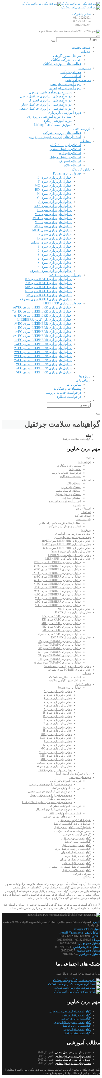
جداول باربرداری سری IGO (53, 206)
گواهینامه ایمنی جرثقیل (77, 841)
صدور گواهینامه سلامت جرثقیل (72, 831)
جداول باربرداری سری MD (53, 226)
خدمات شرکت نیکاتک (66, 60)
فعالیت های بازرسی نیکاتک (65, 677)
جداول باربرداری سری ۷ (55, 258)
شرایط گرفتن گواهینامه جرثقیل (72, 827)
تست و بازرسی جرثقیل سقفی (73, 1052)
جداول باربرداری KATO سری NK (48, 291)
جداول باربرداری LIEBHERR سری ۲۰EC (43, 348)
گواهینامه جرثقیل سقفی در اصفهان (70, 866)
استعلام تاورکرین (69, 153)
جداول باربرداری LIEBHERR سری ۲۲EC (43, 352)
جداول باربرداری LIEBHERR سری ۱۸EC (43, 344)
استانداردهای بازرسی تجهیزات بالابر (60, 523)
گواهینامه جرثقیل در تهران (75, 859)
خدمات (86, 51)
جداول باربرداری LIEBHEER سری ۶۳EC (43, 323)
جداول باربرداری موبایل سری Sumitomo (67, 666)
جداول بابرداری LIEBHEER (62, 303)
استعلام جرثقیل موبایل (65, 157)
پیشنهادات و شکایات (67, 388)
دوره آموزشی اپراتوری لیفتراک (50, 100)
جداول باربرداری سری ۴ (55, 246)
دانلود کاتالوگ (81, 169)
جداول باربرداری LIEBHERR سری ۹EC (44, 372)
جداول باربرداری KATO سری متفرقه (46, 299)
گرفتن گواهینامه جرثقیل (76, 834)
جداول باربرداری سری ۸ (55, 263)
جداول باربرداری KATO (65, 275)
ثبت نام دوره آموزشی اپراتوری (50, 92)
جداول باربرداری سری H (54, 210)
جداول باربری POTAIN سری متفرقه (69, 669)
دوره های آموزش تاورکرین (65, 780)
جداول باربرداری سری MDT (52, 230)
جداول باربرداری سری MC (53, 185)
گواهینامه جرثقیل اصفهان (76, 852)
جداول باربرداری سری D (54, 238)
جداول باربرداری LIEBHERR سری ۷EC (44, 364)
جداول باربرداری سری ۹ (55, 267)
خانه (88, 435)
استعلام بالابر (72, 165)
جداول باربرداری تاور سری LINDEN (69, 555)
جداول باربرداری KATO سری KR (48, 283)
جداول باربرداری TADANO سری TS (59, 641)
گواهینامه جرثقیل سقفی (76, 863)
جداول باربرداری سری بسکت (51, 242)
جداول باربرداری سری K (54, 194)
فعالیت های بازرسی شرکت (62, 133)
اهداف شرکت (71, 76)
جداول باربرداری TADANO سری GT (59, 651)
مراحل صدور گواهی (67, 56)
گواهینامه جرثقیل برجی (77, 856)
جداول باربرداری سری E (54, 177)
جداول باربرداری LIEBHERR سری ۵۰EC (43, 315)
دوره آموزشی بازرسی (65, 84)
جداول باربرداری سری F (55, 181)
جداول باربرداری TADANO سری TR (59, 659)
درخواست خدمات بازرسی (63, 392)
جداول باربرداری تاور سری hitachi (71, 551)
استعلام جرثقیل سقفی (65, 149)
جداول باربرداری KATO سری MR (48, 287)
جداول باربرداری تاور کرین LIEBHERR (44, 319)
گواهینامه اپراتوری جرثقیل (75, 838)
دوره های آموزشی (78, 80)
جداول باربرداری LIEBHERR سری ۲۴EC (43, 356)
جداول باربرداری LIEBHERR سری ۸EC (44, 368)
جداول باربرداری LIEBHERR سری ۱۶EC (43, 340)
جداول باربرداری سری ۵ (55, 250)
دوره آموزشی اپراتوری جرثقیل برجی (46, 96)
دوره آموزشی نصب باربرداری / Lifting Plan (47, 802)
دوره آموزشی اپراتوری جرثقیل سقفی (45, 108)
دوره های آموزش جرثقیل (66, 788)
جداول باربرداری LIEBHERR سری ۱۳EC (43, 332)
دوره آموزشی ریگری (57, 120)
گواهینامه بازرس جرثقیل (76, 845)
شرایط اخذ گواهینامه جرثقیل (74, 820)
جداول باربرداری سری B (54, 234)
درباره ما (85, 68)
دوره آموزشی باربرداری (64, 112)
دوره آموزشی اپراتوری (65, 88)
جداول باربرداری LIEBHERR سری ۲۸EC (43, 360)
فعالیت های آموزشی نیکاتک (62, 64)
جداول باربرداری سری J (55, 202)
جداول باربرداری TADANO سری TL (59, 655)
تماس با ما (74, 384)
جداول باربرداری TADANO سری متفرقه (57, 662)
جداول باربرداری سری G (54, 198)
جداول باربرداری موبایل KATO (73, 612)
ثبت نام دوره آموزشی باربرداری (49, 116)
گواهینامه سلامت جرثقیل (76, 870)
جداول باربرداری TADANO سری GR (59, 648)
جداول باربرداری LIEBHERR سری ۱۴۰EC (42, 336)
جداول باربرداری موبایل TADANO (71, 637)
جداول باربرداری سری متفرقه (51, 271)
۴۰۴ (88, 458)
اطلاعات (86, 512)
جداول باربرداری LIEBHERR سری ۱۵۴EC (42, 307)
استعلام (85, 141)
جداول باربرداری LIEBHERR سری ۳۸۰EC (42, 311)
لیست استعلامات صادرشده (65, 501)
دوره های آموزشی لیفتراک (65, 805)
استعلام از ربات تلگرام (65, 145)
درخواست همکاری (68, 396)
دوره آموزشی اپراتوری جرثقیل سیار (46, 104)
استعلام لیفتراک (70, 161)
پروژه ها (85, 376)
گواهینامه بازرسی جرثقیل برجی (72, 848)
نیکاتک (87, 877)
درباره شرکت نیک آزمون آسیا (73, 773)
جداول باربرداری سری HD (53, 189)
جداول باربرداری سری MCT (52, 218)
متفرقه (77, 505)
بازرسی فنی (82, 129)
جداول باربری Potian (67, 173)
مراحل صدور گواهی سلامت (65, 680)
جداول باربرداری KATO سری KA (48, 279)
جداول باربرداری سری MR (53, 222)
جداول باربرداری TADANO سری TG (59, 644)
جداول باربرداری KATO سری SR (49, 295)
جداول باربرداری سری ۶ (55, 254)
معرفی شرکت (70, 72)
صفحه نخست (81, 47)
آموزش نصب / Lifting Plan (53, 125)
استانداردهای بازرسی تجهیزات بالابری (55, 137)
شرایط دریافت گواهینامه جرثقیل (72, 823)
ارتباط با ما (83, 380)
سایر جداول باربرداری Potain (55, 770)
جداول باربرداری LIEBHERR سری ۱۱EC (43, 327)
